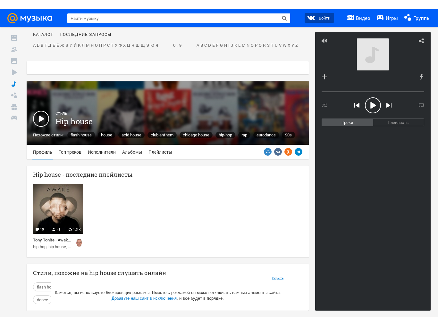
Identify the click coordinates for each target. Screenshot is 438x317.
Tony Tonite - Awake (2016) (58, 240)
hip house (57, 246)
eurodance (266, 135)
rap (244, 135)
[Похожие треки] (421, 77)
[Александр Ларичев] (79, 243)
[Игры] (14, 118)
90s (288, 135)
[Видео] (14, 72)
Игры (391, 18)
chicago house (196, 135)
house (106, 135)
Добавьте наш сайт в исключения (144, 298)
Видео (362, 18)
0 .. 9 (177, 45)
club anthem (162, 135)
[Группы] (14, 95)
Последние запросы (85, 34)
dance (42, 300)
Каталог (43, 34)
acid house (131, 135)
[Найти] (284, 18)
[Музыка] (14, 84)
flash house (81, 135)
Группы (421, 18)
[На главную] (32, 18)
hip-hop (225, 135)
